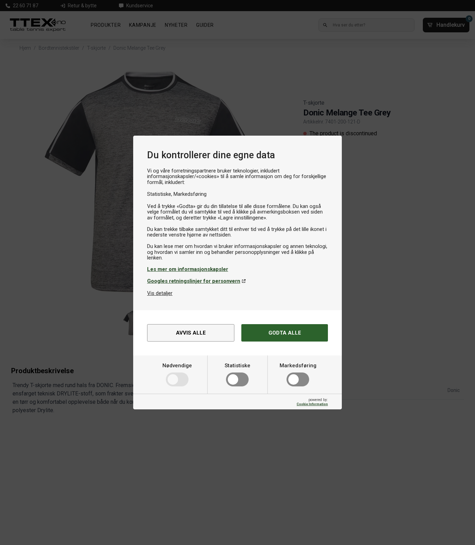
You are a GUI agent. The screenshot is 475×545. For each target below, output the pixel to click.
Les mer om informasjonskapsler (187, 269)
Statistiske (237, 365)
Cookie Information (312, 404)
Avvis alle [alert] (191, 333)
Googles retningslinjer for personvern (193, 281)
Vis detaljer (159, 293)
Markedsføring (298, 365)
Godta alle (284, 333)
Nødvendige (177, 365)
